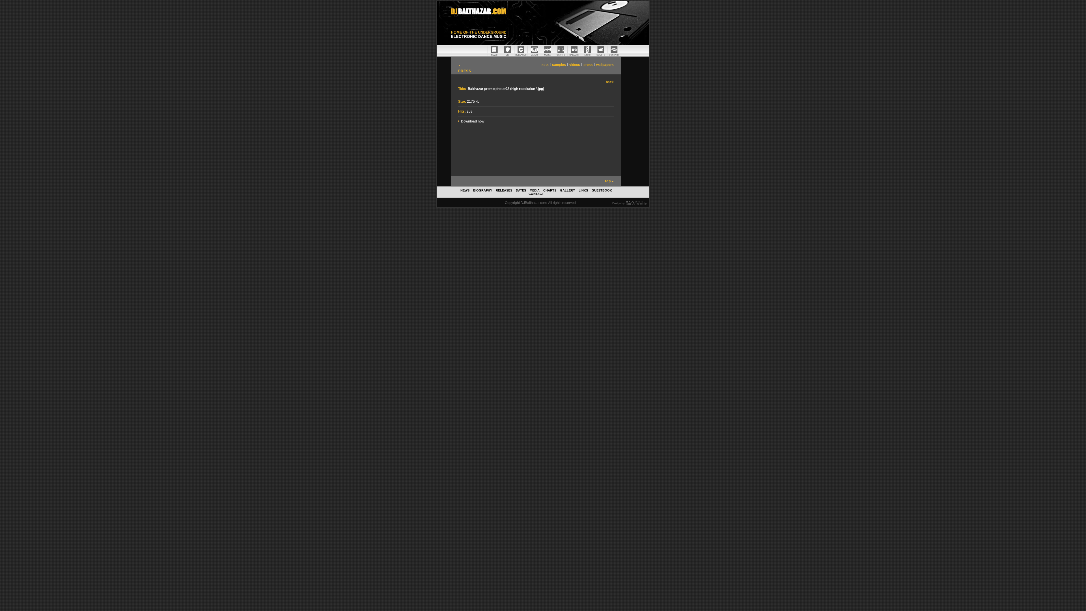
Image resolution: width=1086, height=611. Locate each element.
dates (521, 190)
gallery (567, 190)
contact (536, 193)
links (583, 190)
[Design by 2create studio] (629, 204)
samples (559, 65)
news (464, 190)
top (608, 181)
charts (549, 190)
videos (574, 65)
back (610, 82)
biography (482, 190)
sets (545, 65)
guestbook (602, 190)
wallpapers (605, 65)
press (588, 65)
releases (504, 190)
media (535, 190)
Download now (472, 121)
